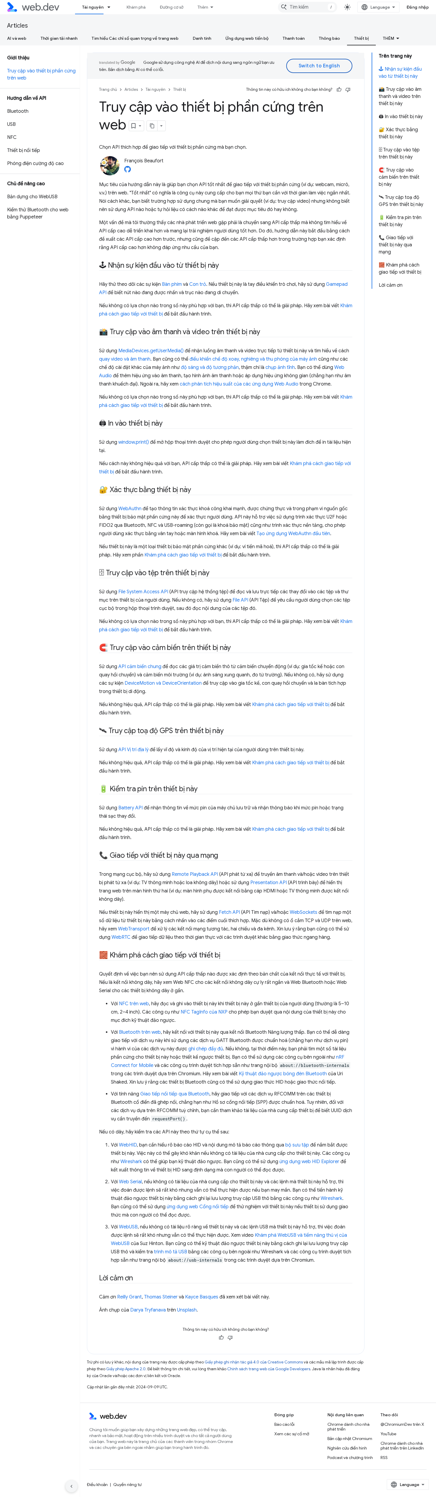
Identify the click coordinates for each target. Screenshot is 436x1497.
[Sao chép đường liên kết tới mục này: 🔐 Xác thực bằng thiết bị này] (196, 490)
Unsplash (187, 1310)
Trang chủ (108, 89)
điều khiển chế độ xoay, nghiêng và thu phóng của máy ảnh (253, 359)
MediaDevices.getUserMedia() (151, 351)
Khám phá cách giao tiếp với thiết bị (183, 555)
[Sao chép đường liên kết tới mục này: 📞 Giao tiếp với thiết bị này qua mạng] (223, 855)
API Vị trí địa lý (133, 750)
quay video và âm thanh (124, 359)
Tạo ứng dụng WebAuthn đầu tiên (293, 534)
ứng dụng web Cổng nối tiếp (198, 1207)
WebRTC (121, 937)
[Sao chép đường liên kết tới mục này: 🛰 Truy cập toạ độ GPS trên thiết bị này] (229, 731)
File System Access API (143, 592)
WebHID (128, 1145)
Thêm (203, 7)
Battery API (130, 808)
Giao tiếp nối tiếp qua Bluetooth (174, 1094)
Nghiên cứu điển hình (347, 1448)
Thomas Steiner (161, 1297)
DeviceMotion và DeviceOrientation (163, 683)
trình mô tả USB (170, 1252)
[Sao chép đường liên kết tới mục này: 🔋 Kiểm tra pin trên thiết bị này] (202, 789)
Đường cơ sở (171, 7)
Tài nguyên (93, 7)
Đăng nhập (418, 7)
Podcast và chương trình (350, 1457)
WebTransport (133, 929)
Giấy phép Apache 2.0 (126, 1368)
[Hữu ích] (339, 89)
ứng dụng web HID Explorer (309, 1162)
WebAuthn (129, 509)
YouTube (388, 1433)
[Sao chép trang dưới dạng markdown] (152, 126)
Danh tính (202, 38)
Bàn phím (172, 284)
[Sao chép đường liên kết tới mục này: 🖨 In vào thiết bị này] (168, 423)
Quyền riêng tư (127, 1484)
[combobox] (307, 7)
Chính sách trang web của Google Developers (268, 1368)
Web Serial (130, 1182)
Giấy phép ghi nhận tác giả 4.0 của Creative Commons (254, 1362)
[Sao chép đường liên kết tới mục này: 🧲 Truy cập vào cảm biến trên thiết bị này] (236, 648)
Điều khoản (97, 1484)
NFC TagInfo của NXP (204, 1012)
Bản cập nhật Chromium (349, 1438)
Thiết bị (361, 38)
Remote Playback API (195, 874)
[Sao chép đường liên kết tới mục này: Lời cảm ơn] (138, 1278)
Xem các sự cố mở (291, 1433)
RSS (384, 1457)
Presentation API (268, 883)
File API (240, 600)
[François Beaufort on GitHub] (127, 171)
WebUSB (128, 1227)
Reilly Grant (129, 1297)
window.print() (133, 442)
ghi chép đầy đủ (205, 1049)
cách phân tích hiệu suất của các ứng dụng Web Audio (239, 384)
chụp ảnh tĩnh (280, 367)
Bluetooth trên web (140, 1032)
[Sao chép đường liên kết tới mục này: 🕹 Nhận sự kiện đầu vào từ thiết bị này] (224, 265)
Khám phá (136, 7)
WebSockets (303, 912)
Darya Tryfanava (148, 1310)
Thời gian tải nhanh (59, 38)
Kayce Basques (201, 1297)
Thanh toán (294, 38)
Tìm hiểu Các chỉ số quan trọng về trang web (135, 38)
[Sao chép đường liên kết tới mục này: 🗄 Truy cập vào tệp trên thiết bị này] (214, 573)
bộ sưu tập (297, 1145)
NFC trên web (134, 1004)
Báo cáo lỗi (284, 1424)
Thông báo (329, 38)
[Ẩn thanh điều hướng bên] (71, 1486)
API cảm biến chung (139, 667)
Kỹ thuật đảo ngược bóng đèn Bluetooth (283, 1074)
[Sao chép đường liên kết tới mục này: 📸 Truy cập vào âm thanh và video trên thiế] (265, 332)
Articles (17, 25)
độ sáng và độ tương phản (210, 367)
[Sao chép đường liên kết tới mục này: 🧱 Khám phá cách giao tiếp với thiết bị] (225, 955)
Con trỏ (197, 284)
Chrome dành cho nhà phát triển (348, 1427)
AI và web (16, 38)
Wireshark (131, 1162)
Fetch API (229, 912)
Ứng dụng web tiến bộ (246, 38)
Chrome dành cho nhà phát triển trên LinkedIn (402, 1446)
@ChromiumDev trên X (402, 1424)
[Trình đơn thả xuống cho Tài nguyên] (112, 7)
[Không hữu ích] (347, 89)
